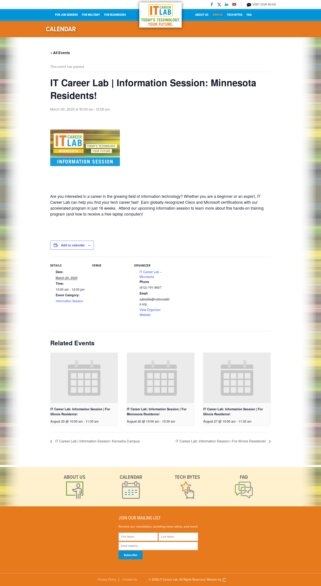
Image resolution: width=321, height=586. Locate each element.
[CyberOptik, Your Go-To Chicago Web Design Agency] (224, 579)
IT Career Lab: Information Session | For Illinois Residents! (221, 441)
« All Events (60, 52)
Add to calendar (73, 245)
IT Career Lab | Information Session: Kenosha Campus (97, 441)
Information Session (69, 301)
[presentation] (84, 378)
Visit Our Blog (264, 4)
